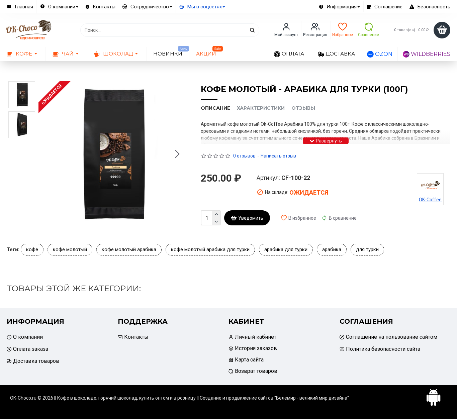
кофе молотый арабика (129, 249)
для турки (367, 249)
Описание (215, 108)
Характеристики (261, 108)
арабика (331, 249)
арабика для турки (285, 249)
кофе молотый (70, 249)
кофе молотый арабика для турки (210, 249)
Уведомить (250, 218)
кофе (32, 249)
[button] (45, 154)
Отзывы (303, 108)
